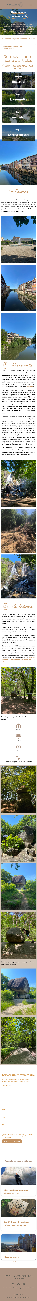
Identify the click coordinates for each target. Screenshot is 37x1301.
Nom (4, 1109)
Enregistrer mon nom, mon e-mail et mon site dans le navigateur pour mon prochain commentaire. (17, 1136)
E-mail (5, 1117)
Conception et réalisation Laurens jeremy (18, 1297)
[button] (30, 4)
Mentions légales (18, 1294)
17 (23, 1261)
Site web (5, 1125)
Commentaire (7, 1085)
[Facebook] (18, 1284)
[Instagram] (13, 1284)
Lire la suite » (14, 1193)
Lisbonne (8, 1257)
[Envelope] (23, 1284)
